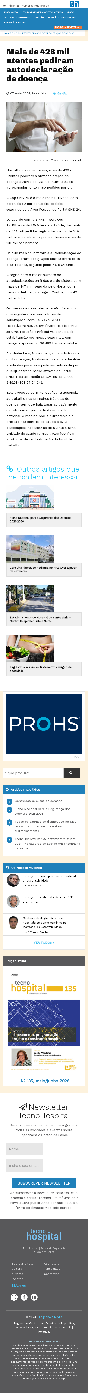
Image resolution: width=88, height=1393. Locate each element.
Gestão (70, 12)
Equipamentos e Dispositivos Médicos (43, 12)
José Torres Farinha (35, 932)
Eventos (17, 1279)
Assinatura (51, 1263)
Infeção (39, 17)
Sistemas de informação (17, 17)
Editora (17, 1268)
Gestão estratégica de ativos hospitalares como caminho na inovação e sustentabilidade (44, 922)
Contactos (51, 1273)
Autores (17, 1273)
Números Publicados (35, 5)
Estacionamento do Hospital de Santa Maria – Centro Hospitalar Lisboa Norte (40, 619)
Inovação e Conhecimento (61, 17)
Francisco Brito (32, 902)
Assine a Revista (66, 27)
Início (11, 5)
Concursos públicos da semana (38, 800)
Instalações (11, 12)
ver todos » (44, 942)
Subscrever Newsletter (44, 1183)
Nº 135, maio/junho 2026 (45, 1080)
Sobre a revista (22, 1263)
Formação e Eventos (15, 22)
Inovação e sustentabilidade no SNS (48, 897)
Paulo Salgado (32, 885)
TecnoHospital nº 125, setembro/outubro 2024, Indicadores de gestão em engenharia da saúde (47, 843)
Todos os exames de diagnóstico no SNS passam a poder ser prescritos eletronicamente (45, 826)
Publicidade (52, 1268)
